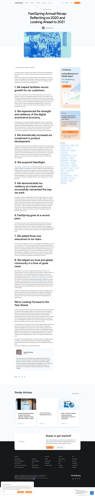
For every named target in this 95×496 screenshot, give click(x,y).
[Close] (32, 483)
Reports (62, 170)
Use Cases (72, 178)
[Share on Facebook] (22, 377)
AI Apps (72, 145)
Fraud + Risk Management (19, 467)
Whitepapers (63, 183)
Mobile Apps (74, 165)
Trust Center (61, 467)
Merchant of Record (65, 165)
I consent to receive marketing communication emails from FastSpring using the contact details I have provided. (70, 136)
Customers (60, 465)
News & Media (64, 168)
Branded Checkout (18, 463)
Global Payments (64, 160)
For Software (47, 463)
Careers (62, 461)
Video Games (63, 180)
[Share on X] (25, 377)
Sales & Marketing (64, 173)
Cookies (18, 489)
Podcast (71, 168)
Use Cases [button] (32, 2)
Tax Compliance (64, 178)
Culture (69, 147)
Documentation (76, 465)
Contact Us (74, 461)
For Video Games (48, 461)
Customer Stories (64, 150)
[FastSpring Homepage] (75, 475)
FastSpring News (64, 158)
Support (66, 2)
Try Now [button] (77, 2)
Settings (4, 491)
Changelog (75, 467)
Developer (73, 150)
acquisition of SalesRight (22, 166)
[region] (17, 488)
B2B (77, 145)
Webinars (71, 180)
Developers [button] (38, 2)
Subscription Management (66, 175)
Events (74, 155)
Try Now (50, 447)
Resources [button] (44, 2)
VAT (32, 463)
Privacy (14, 489)
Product (76, 168)
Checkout (63, 147)
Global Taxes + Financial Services (20, 465)
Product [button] (26, 2)
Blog (59, 463)
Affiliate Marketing (65, 145)
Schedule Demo (60, 447)
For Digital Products (48, 465)
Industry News (73, 160)
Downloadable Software (66, 155)
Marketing (73, 163)
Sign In (71, 2)
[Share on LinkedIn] (19, 377)
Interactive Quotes (65, 163)
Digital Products (64, 152)
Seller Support (76, 463)
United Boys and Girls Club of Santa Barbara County (38, 277)
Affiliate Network (35, 465)
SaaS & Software (70, 170)
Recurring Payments (35, 461)
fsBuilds (72, 158)
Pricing (49, 2)
